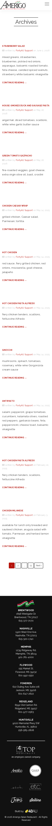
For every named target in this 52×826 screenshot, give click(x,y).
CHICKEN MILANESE (12, 510)
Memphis (26, 646)
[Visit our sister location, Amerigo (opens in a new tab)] (16, 770)
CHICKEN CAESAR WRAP (15, 206)
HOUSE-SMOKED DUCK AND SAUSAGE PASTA (25, 105)
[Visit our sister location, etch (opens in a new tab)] (16, 786)
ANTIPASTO (8, 401)
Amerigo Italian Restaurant (25, 817)
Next (38, 565)
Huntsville (26, 719)
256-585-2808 (26, 730)
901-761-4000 (26, 657)
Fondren (26, 683)
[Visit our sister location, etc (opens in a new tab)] (35, 785)
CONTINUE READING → (14, 82)
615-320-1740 (26, 639)
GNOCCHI (7, 350)
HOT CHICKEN (9, 252)
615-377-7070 (26, 620)
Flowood (26, 665)
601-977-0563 (26, 712)
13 (31, 565)
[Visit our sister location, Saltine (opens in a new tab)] (35, 799)
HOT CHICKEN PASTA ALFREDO (18, 303)
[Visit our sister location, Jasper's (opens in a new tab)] (16, 798)
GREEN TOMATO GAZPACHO (17, 156)
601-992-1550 (26, 675)
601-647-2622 (26, 693)
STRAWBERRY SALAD (13, 46)
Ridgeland (26, 701)
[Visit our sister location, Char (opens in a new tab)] (35, 766)
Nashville (26, 628)
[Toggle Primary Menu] (47, 4)
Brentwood (26, 610)
